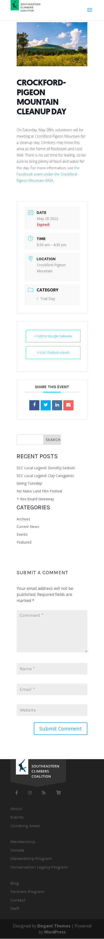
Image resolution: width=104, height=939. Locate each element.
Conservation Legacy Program (39, 867)
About (16, 808)
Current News (28, 526)
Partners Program (27, 891)
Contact (17, 900)
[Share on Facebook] (34, 405)
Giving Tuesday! (29, 483)
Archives (23, 519)
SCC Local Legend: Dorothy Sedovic (46, 467)
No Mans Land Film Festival (39, 491)
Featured (24, 542)
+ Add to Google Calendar (53, 336)
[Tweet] (46, 405)
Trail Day (47, 298)
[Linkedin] (57, 405)
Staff (14, 908)
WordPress (55, 932)
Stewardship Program (31, 858)
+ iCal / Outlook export (53, 352)
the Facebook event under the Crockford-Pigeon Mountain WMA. (48, 174)
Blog (14, 883)
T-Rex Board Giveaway (35, 498)
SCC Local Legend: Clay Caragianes (45, 475)
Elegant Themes (53, 926)
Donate (17, 850)
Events (22, 534)
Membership (22, 841)
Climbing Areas (25, 825)
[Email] (68, 405)
